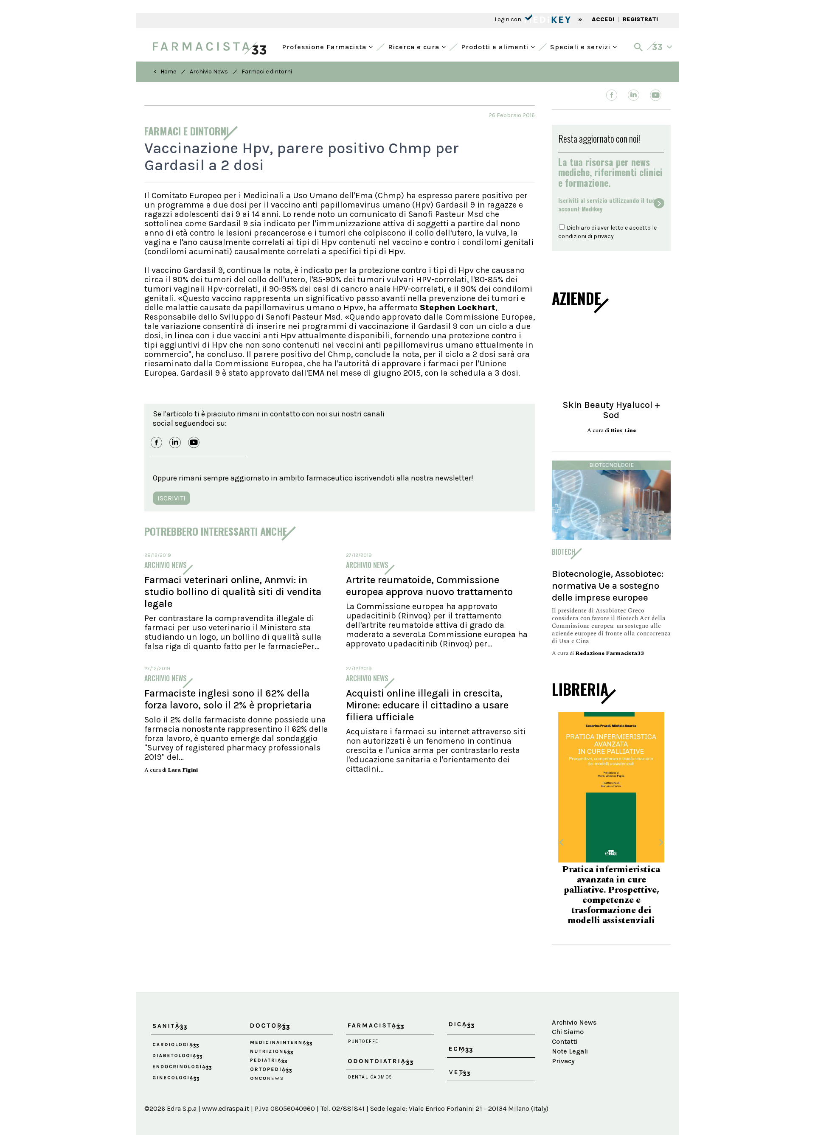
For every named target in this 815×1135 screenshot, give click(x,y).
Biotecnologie (611, 465)
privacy (603, 236)
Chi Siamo (568, 1036)
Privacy (563, 1065)
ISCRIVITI (171, 498)
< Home (165, 71)
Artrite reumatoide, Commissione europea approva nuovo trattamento (429, 586)
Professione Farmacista (325, 46)
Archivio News (209, 71)
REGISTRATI (640, 19)
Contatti (564, 1046)
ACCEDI (603, 19)
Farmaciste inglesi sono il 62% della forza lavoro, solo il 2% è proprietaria (228, 699)
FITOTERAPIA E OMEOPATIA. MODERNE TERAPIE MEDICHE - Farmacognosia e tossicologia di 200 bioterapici (611, 894)
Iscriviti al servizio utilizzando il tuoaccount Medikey (606, 204)
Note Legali (570, 1055)
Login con (509, 19)
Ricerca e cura (414, 46)
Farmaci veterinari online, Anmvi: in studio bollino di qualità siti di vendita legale (232, 592)
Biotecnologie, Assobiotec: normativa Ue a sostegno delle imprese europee (607, 585)
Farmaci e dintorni (267, 71)
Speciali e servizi (581, 46)
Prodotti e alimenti (496, 46)
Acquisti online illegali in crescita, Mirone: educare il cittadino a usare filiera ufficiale (427, 705)
